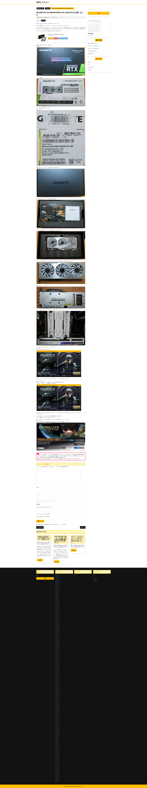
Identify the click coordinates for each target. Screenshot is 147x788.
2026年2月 (57, 576)
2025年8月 (57, 587)
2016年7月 (57, 781)
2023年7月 (57, 631)
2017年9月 (57, 756)
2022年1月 (57, 663)
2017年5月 (57, 763)
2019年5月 (57, 720)
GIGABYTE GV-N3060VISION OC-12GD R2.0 (56, 34)
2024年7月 (57, 610)
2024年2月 (57, 619)
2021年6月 (57, 676)
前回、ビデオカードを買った (41, 23)
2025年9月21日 (42, 542)
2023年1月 (57, 642)
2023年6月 (57, 633)
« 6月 (89, 35)
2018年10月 (57, 733)
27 (90, 31)
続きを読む (40, 560)
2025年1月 (57, 599)
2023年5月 (57, 635)
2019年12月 (57, 708)
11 (99, 24)
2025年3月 (57, 596)
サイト (37, 501)
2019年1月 (57, 727)
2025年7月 (57, 589)
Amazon (50, 38)
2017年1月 (57, 770)
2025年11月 (57, 582)
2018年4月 (57, 743)
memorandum (91, 67)
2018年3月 (57, 745)
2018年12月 (57, 729)
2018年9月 (57, 735)
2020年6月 (57, 697)
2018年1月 (57, 749)
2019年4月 (57, 722)
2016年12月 (57, 772)
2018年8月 (57, 736)
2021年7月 (57, 674)
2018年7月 (57, 738)
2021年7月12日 (41, 17)
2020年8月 (57, 694)
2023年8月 (57, 630)
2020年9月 (57, 692)
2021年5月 (57, 678)
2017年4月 (57, 765)
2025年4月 (57, 594)
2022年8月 (57, 651)
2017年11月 (57, 752)
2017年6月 (57, 761)
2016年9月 (57, 777)
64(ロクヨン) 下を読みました (94, 45)
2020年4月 (57, 701)
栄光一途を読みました (92, 50)
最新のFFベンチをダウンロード (46, 417)
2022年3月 (57, 660)
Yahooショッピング (63, 38)
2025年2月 (57, 598)
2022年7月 (57, 653)
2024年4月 (57, 615)
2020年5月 (57, 699)
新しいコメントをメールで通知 (43, 513)
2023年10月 (57, 626)
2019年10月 (57, 711)
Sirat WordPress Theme (69, 786)
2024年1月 (57, 621)
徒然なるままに (42, 2)
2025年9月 (57, 585)
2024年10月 (57, 605)
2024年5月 (57, 614)
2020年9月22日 (75, 545)
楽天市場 (56, 38)
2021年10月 (57, 669)
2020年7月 (57, 695)
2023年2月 (57, 640)
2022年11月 (57, 646)
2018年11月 (57, 731)
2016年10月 (57, 775)
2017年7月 (57, 759)
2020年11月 (57, 688)
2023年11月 (57, 624)
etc (88, 64)
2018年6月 (57, 740)
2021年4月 (57, 679)
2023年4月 (57, 637)
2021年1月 (57, 685)
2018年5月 (57, 742)
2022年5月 (57, 656)
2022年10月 (57, 647)
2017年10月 (57, 754)
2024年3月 (57, 617)
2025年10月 (57, 583)
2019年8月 (57, 715)
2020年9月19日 (58, 545)
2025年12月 (57, 580)
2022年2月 (57, 662)
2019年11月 (57, 710)
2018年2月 (57, 747)
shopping (47, 8)
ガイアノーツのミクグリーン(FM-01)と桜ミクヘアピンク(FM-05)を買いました (77, 539)
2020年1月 (57, 706)
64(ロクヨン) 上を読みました (94, 48)
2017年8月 (57, 758)
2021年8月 (57, 672)
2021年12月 (57, 665)
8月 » (92, 35)
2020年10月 (57, 690)
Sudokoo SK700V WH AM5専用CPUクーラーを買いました (44, 538)
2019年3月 (57, 724)
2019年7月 (57, 717)
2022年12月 (57, 644)
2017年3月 (57, 767)
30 (96, 31)
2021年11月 (57, 667)
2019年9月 (57, 713)
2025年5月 (57, 592)
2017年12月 (57, 751)
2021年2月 (57, 683)
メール (38, 494)
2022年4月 (57, 658)
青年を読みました (91, 53)
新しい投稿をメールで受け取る (43, 516)
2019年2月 (57, 726)
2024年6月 (57, 612)
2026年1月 (57, 578)
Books (89, 62)
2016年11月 (57, 774)
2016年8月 (57, 779)
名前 (37, 487)
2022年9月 (57, 649)
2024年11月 (57, 603)
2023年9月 (57, 628)
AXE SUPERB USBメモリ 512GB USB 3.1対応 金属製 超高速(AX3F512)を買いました (60, 539)
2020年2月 (57, 704)
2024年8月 (57, 608)
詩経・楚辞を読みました (93, 43)
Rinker (51, 35)
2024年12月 (57, 601)
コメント (38, 469)
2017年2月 (57, 768)
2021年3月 (57, 681)
